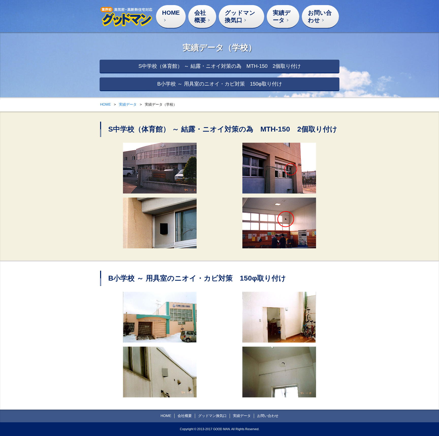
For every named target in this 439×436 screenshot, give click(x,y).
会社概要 (200, 16)
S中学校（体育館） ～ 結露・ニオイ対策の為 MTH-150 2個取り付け (219, 66)
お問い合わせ (320, 16)
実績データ (282, 16)
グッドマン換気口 (240, 16)
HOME (171, 12)
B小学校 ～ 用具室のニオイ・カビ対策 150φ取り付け (219, 84)
